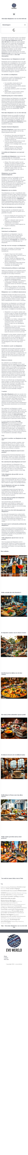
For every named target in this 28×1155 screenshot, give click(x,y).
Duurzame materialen (11, 893)
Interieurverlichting (16, 904)
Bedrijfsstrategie (21, 887)
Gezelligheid (15, 894)
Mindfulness (24, 907)
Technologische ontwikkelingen (10, 920)
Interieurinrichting (5, 902)
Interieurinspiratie (13, 902)
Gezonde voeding (12, 896)
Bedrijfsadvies (13, 887)
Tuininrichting (14, 921)
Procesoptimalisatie (19, 912)
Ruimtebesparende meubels (8, 916)
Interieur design (19, 901)
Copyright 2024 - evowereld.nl (14, 964)
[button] (14, 14)
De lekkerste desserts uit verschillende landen (13, 754)
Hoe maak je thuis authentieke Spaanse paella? (13, 714)
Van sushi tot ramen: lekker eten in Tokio (12, 878)
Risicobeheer (16, 914)
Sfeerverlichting (18, 917)
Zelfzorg (9, 922)
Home (5, 956)
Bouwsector (3, 888)
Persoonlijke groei (17, 911)
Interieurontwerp (6, 904)
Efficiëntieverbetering (21, 893)
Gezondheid (21, 896)
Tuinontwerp (21, 921)
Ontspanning (19, 909)
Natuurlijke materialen (8, 909)
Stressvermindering (5, 919)
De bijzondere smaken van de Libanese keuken (13, 632)
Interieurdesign (8, 900)
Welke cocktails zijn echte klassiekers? (11, 592)
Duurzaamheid (14, 890)
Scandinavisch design (10, 917)
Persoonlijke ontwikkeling (7, 912)
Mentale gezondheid (14, 907)
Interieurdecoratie (8, 898)
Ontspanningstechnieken (6, 911)
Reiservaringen (7, 914)
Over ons (6, 959)
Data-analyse (10, 888)
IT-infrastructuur (10, 906)
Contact (6, 957)
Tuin (2, 925)
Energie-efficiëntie (6, 894)
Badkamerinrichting (5, 887)
